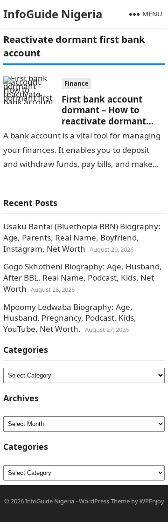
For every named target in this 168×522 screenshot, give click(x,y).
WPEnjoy (152, 501)
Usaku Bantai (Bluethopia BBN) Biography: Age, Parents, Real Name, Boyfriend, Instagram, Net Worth (82, 237)
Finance (76, 83)
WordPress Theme (104, 501)
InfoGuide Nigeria (53, 13)
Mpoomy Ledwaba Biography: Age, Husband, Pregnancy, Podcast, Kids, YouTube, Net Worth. (69, 318)
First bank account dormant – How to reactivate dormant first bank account (104, 115)
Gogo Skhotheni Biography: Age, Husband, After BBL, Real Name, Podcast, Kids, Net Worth (82, 277)
